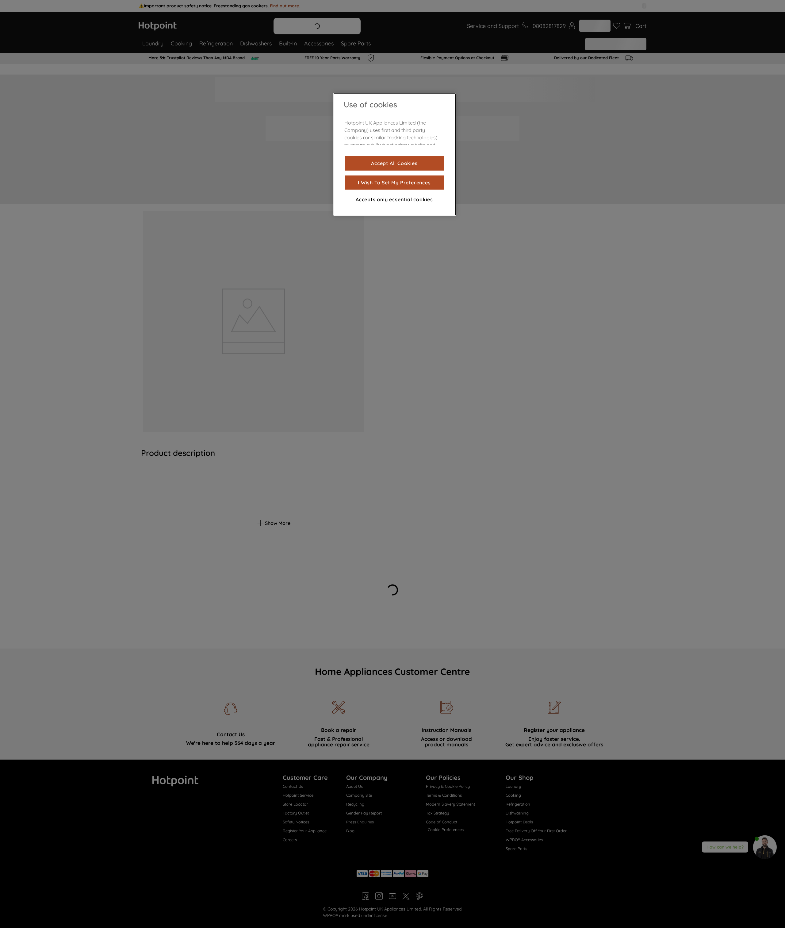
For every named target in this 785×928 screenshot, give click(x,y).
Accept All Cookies (394, 163)
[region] (394, 154)
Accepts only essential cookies (394, 199)
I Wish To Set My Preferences (394, 182)
